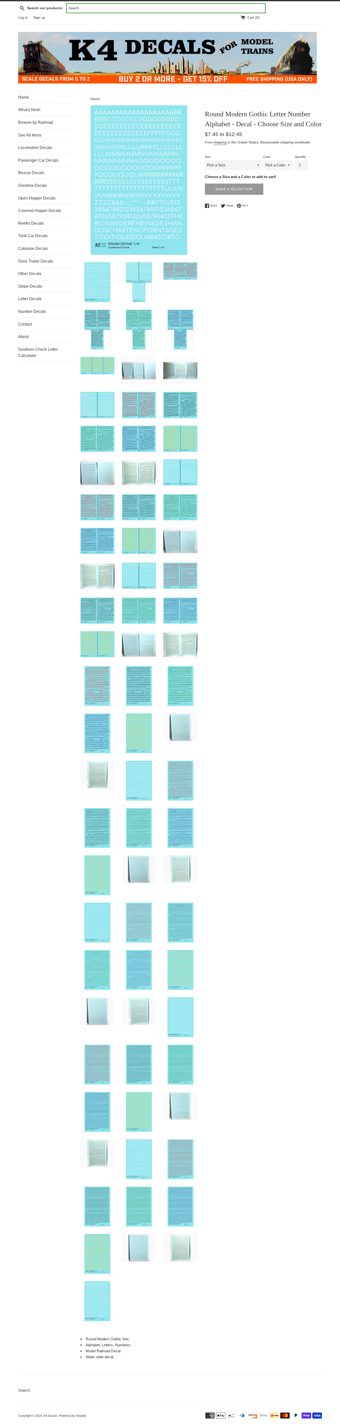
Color (267, 157)
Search (24, 1390)
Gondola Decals (32, 185)
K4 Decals (50, 1416)
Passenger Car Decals (38, 160)
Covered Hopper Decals (39, 210)
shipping (220, 142)
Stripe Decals (30, 286)
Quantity (300, 157)
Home (23, 97)
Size (208, 157)
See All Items (29, 135)
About (23, 337)
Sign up (39, 17)
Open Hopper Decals (37, 198)
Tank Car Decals (33, 236)
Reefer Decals (31, 223)
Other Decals (29, 274)
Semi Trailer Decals (35, 261)
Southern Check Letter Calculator (38, 352)
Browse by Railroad (35, 122)
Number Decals (32, 311)
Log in (23, 17)
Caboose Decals (33, 248)
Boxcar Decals (31, 173)
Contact (25, 324)
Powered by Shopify (72, 1416)
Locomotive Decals (35, 147)
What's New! (29, 110)
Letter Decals (30, 299)
